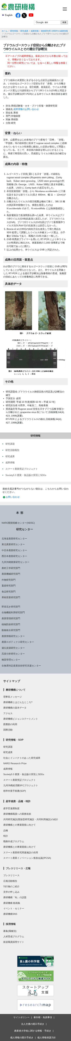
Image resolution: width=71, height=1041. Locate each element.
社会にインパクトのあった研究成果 (21, 758)
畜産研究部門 (9, 585)
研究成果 (24, 31)
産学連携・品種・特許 (18, 801)
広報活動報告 (10, 881)
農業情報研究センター (13, 636)
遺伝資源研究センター (13, 648)
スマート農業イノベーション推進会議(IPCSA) (27, 858)
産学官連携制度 (11, 808)
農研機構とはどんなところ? (17, 702)
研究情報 (14, 31)
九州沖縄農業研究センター (15, 562)
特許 (5, 836)
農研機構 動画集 (11, 903)
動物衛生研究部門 (11, 630)
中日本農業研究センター (14, 550)
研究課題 (8, 746)
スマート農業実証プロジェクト (19, 780)
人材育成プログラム (13, 936)
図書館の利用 (10, 724)
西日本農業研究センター (14, 556)
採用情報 (11, 924)
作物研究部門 (9, 579)
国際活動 (8, 729)
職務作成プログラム (13, 841)
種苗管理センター (11, 659)
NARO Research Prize (15, 763)
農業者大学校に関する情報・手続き (32, 1030)
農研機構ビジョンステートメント (20, 718)
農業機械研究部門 (11, 574)
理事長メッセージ (12, 696)
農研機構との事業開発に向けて (19, 824)
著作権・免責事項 (43, 1017)
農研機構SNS (10, 914)
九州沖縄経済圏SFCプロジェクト (20, 785)
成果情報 (35, 31)
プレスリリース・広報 (18, 868)
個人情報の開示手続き (21, 1037)
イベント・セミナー (13, 908)
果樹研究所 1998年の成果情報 (54, 31)
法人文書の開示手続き (32, 1024)
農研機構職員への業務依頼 (17, 814)
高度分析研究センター (13, 653)
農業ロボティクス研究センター (18, 642)
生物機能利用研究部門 (13, 612)
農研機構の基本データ (14, 707)
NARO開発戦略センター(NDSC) (18, 522)
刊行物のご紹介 (11, 886)
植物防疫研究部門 (11, 624)
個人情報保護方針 (46, 1037)
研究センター (24, 529)
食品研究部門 (9, 591)
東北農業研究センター (13, 544)
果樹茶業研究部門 (11, 597)
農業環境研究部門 (11, 618)
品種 (5, 830)
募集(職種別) (10, 931)
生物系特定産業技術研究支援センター (21, 665)
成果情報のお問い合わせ (26, 109)
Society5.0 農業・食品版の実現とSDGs (23, 774)
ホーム (5, 31)
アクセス (8, 713)
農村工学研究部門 (11, 568)
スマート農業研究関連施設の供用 (20, 852)
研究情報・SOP (14, 739)
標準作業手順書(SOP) (14, 791)
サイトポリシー (21, 1017)
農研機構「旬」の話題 (14, 897)
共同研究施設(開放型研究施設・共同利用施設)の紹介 (30, 819)
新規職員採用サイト (13, 942)
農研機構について (16, 689)
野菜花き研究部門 (11, 606)
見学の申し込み (11, 892)
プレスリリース (11, 875)
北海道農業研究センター (14, 538)
